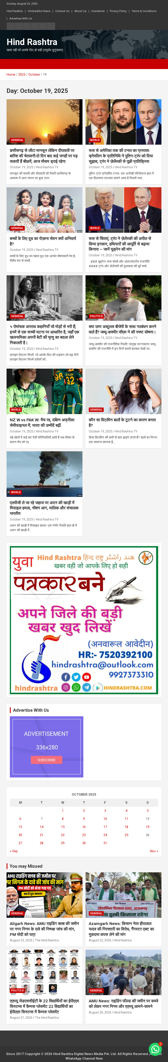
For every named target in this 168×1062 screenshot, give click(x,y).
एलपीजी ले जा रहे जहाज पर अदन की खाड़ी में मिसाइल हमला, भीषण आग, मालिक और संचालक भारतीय (44, 508)
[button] (155, 1049)
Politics (96, 316)
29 (63, 843)
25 (126, 835)
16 (84, 827)
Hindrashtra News (39, 11)
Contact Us (62, 11)
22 (63, 835)
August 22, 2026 (100, 940)
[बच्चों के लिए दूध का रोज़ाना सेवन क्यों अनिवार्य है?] (44, 210)
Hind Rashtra (15, 11)
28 (41, 843)
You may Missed (26, 866)
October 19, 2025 (21, 167)
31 (105, 843)
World (95, 140)
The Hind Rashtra (47, 940)
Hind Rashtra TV (47, 167)
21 (41, 835)
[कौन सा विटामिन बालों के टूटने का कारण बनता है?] (123, 391)
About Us (80, 11)
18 (126, 827)
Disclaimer (98, 11)
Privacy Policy (118, 11)
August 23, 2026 (21, 940)
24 (105, 835)
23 (84, 835)
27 (20, 843)
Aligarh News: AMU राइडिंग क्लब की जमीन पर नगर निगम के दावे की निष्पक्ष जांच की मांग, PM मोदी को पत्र (44, 929)
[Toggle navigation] (12, 64)
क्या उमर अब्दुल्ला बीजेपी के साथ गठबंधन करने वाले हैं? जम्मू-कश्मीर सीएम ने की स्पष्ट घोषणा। (122, 329)
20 (20, 835)
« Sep (14, 851)
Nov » (154, 851)
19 (147, 827)
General (17, 140)
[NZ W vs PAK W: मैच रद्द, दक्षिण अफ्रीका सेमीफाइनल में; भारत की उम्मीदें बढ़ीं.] (44, 391)
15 (63, 827)
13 (20, 827)
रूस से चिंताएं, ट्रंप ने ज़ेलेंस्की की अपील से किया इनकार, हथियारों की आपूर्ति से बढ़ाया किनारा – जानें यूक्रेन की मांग (120, 244)
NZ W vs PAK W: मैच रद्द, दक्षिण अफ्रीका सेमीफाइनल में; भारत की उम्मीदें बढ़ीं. (42, 422)
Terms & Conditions (144, 11)
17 (105, 827)
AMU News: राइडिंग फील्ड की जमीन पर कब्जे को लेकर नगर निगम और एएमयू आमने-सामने (123, 1003)
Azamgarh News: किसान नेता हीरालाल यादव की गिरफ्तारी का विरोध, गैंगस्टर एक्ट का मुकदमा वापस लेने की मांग (121, 929)
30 (84, 843)
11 (126, 819)
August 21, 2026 (21, 1017)
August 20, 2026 (100, 1012)
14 (41, 827)
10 (105, 819)
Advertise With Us (20, 18)
